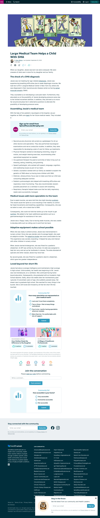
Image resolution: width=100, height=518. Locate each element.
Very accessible (43, 396)
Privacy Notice (84, 510)
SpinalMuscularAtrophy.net (81, 490)
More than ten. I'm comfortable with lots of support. (44, 315)
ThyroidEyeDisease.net (80, 492)
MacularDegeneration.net (61, 479)
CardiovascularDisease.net (42, 479)
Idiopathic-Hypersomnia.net (62, 463)
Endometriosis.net (39, 495)
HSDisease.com (58, 460)
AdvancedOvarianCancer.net (42, 452)
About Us (10, 502)
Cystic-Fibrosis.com (40, 492)
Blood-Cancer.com (39, 474)
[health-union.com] (15, 446)
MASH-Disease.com (60, 482)
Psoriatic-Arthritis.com (80, 468)
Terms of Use (25, 135)
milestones (42, 81)
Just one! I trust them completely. (43, 301)
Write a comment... (18, 378)
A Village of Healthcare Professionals (46, 342)
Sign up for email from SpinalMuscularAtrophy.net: (31, 125)
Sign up (91, 506)
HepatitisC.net (58, 452)
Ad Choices (11, 504)
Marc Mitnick (19, 60)
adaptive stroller (33, 236)
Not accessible (43, 403)
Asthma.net (37, 460)
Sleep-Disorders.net (79, 484)
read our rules (31, 374)
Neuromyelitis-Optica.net (81, 450)
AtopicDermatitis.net (40, 463)
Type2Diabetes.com (80, 495)
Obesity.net (77, 452)
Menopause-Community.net (62, 484)
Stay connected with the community (23, 424)
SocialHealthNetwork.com (81, 487)
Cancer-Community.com (41, 476)
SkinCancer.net (78, 482)
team (28, 115)
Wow (42, 363)
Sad (35, 363)
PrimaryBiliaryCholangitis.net (82, 463)
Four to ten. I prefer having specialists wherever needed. (45, 310)
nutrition (13, 214)
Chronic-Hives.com (39, 484)
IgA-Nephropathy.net (60, 466)
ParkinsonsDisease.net (80, 458)
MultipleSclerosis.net (60, 495)
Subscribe (94, 2)
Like (20, 363)
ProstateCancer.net (79, 466)
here (16, 357)
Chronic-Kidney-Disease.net (42, 487)
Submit (43, 320)
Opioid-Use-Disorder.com (81, 455)
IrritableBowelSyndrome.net (62, 471)
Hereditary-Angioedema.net (62, 455)
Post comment (36, 383)
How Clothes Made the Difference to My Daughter (21, 342)
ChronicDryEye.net (39, 482)
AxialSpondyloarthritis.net (41, 468)
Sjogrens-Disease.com (80, 479)
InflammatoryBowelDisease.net (63, 468)
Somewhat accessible (45, 400)
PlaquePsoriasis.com (80, 460)
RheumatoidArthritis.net (81, 474)
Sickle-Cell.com (78, 476)
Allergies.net (37, 455)
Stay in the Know (58, 499)
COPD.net (37, 490)
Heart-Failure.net (59, 450)
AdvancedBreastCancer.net (42, 450)
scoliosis (55, 200)
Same (50, 363)
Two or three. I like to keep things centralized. (43, 305)
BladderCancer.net (39, 471)
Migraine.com (58, 492)
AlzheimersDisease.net (40, 458)
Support (27, 363)
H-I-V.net (56, 458)
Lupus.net (57, 476)
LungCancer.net (58, 474)
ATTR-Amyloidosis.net (40, 466)
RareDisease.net (78, 471)
